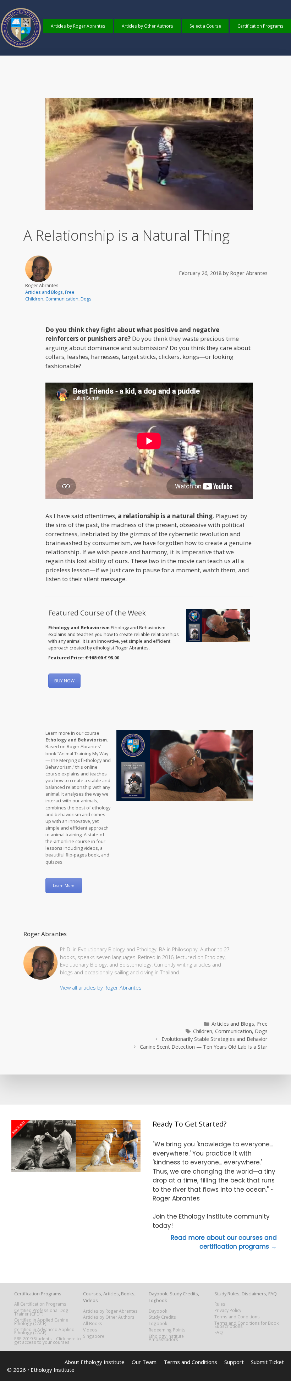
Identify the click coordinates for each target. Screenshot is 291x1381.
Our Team (144, 1361)
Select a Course (205, 26)
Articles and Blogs (44, 292)
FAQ (218, 1332)
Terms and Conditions (237, 1316)
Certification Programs (260, 26)
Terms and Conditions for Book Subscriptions (246, 1324)
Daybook (158, 1311)
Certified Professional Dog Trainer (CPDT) (41, 1312)
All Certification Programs (40, 1304)
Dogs (86, 299)
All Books (92, 1323)
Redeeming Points (167, 1330)
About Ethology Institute (95, 1361)
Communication (61, 299)
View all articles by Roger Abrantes (101, 987)
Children (34, 299)
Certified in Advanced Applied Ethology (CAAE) (44, 1331)
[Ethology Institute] (21, 47)
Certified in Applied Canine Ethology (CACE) (41, 1321)
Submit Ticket (267, 1361)
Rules (219, 1304)
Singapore (93, 1336)
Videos (90, 1330)
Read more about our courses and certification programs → (224, 1242)
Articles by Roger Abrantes (78, 26)
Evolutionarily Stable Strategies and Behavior (214, 1039)
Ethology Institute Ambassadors (166, 1337)
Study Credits (162, 1317)
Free (70, 292)
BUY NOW (64, 681)
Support (234, 1361)
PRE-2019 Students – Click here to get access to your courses (47, 1340)
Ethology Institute (53, 1369)
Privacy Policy (227, 1310)
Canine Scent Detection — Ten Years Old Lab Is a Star (204, 1046)
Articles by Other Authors (147, 26)
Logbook (158, 1323)
